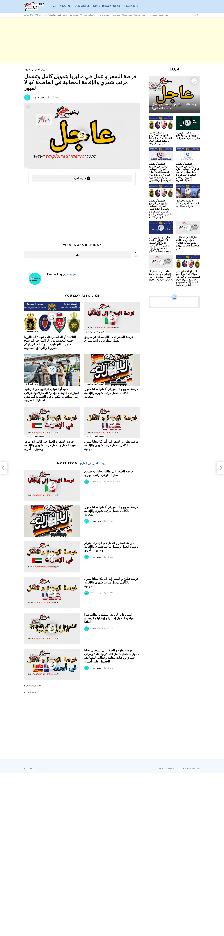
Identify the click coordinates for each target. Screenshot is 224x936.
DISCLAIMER (131, 6)
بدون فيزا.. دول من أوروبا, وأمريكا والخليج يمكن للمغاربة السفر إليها (188, 135)
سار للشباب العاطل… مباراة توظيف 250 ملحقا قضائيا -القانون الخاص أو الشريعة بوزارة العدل (187, 243)
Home (52, 6)
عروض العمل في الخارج (58, 15)
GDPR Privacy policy (106, 6)
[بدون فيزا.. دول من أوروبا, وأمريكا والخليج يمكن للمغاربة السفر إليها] (188, 122)
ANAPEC (28, 15)
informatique (103, 15)
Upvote (77, 254)
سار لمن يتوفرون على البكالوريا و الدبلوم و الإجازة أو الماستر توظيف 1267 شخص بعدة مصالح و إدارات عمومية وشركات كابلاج (160, 244)
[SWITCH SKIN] (194, 15)
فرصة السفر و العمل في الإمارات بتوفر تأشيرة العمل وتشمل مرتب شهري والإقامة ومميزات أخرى (51, 445)
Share (28, 106)
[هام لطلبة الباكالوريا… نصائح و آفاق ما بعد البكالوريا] (174, 94)
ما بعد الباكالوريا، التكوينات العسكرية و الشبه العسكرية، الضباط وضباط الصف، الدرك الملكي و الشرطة (160, 138)
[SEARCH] (198, 15)
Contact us (82, 6)
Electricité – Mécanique (121, 15)
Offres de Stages (87, 15)
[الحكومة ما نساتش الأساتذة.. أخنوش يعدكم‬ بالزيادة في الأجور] (188, 191)
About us (65, 6)
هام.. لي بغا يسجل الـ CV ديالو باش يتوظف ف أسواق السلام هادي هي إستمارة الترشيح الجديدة (160, 275)
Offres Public (40, 15)
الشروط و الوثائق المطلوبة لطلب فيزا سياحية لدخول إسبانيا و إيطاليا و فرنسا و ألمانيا (109, 618)
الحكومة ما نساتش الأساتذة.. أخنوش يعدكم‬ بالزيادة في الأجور (187, 204)
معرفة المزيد (80, 178)
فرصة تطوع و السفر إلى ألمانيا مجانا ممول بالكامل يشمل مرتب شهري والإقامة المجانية (111, 393)
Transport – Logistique (158, 15)
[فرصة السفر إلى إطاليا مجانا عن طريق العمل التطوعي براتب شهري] (112, 317)
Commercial (139, 15)
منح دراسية (73, 15)
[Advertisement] (112, 40)
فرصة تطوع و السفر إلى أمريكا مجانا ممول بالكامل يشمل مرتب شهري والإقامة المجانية (111, 445)
